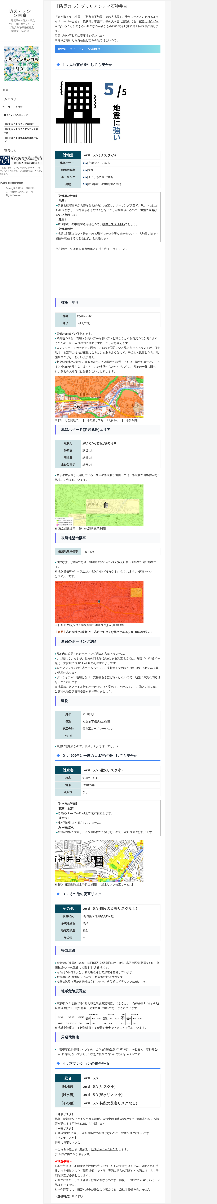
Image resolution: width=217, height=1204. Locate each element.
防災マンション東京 (20, 13)
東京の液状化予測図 (92, 528)
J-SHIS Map (65, 625)
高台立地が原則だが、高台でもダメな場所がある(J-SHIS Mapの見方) (109, 632)
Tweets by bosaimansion (11, 182)
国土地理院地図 (69, 420)
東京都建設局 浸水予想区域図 (77, 884)
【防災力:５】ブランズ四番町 (19, 124)
